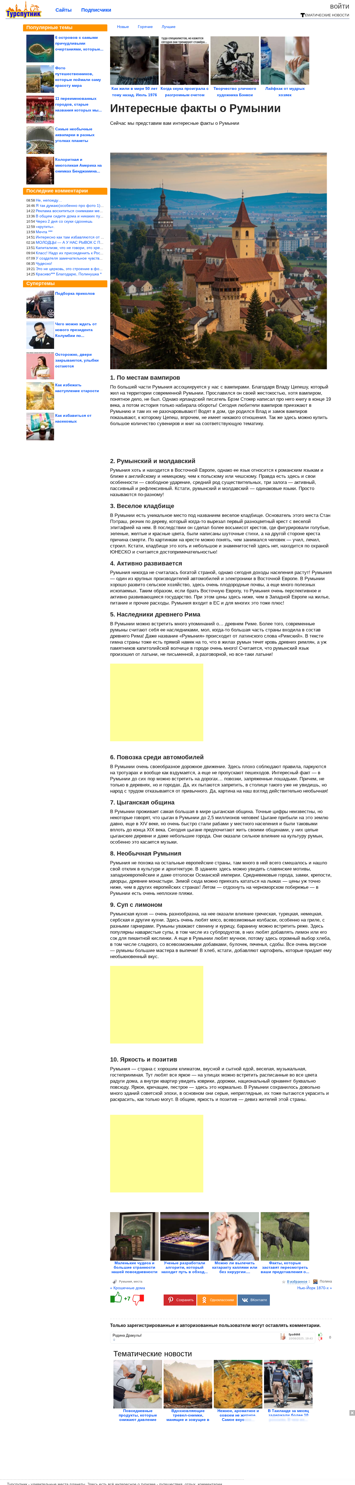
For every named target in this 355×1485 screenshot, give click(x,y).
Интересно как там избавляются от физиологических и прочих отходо (99, 237)
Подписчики (96, 10)
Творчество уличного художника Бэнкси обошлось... (235, 94)
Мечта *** (44, 232)
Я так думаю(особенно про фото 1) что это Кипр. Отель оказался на (98, 205)
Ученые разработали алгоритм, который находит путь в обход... (184, 1267)
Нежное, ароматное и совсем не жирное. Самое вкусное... (238, 1415)
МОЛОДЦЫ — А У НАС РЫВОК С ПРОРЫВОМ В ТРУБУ (87, 242)
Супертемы (40, 283)
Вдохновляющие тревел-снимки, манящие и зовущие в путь (187, 1417)
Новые (123, 26)
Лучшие (169, 26)
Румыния (125, 1281)
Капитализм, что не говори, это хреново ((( (75, 247)
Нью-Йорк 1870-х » (314, 1288)
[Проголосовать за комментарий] (322, 1339)
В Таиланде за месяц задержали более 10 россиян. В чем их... (288, 1415)
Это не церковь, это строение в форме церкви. (78, 268)
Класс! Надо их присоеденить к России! (72, 253)
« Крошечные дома (127, 1288)
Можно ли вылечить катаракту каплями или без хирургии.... (234, 1267)
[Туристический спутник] (24, 17)
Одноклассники (222, 1300)
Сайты (63, 10)
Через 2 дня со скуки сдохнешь (64, 221)
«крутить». (45, 226)
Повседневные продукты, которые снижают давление (138, 1415)
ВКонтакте (258, 1300)
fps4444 (294, 1334)
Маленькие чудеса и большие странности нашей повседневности (134, 1267)
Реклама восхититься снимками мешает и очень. (80, 211)
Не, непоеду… (49, 200)
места (138, 1281)
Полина (326, 1281)
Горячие (145, 26)
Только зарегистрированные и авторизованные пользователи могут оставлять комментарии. (215, 1325)
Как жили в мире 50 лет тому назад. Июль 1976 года (134, 94)
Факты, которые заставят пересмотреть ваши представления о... (285, 1267)
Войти (339, 6)
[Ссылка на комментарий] (114, 1339)
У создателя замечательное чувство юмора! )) (78, 258)
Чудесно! (44, 263)
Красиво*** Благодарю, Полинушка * (69, 274)
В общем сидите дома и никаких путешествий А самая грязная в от (97, 216)
